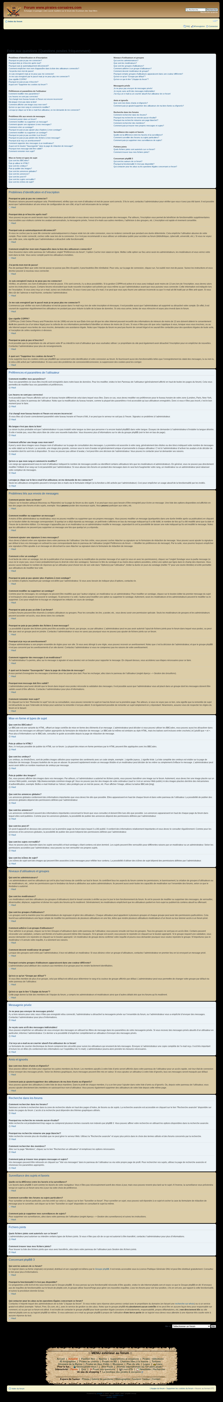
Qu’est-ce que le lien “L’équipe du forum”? (131, 79)
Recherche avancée (209, 12)
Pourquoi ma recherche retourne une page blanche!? (136, 120)
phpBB (99, 1393)
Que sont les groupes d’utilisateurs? (129, 66)
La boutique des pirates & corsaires (121, 1372)
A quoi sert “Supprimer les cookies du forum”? (28, 84)
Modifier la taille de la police (215, 20)
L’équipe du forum (157, 1388)
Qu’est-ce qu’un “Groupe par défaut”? (129, 76)
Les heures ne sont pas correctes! (23, 96)
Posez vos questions (104, 1369)
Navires (103, 1359)
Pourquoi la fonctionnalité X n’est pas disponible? (134, 164)
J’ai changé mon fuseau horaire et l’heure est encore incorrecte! (36, 99)
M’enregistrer (199, 26)
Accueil (61, 1359)
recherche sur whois (184, 1304)
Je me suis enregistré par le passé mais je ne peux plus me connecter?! (39, 76)
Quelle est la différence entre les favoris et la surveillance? (138, 135)
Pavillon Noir (88, 1359)
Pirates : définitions (153, 1359)
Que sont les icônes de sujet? (21, 182)
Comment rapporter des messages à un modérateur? (31, 143)
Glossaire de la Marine (70, 1364)
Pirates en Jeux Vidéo (97, 1364)
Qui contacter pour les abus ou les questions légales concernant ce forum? (145, 167)
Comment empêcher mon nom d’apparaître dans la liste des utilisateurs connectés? (44, 68)
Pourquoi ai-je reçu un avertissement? (25, 141)
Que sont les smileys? (18, 166)
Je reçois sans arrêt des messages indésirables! (134, 91)
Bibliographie (122, 1379)
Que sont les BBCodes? (19, 160)
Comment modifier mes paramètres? (24, 94)
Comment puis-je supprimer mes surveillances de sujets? (138, 140)
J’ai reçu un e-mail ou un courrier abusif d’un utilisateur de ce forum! (142, 94)
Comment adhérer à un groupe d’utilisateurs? (133, 68)
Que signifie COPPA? (18, 79)
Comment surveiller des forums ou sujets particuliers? (136, 137)
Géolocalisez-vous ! (87, 1366)
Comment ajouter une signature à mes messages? (30, 124)
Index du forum (15, 21)
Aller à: (168, 1326)
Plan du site (133, 1364)
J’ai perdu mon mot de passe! (21, 71)
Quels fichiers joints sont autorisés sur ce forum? (134, 149)
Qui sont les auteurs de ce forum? (128, 161)
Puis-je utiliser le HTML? (19, 163)
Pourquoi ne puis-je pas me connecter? (25, 60)
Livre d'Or (127, 1369)
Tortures (156, 1361)
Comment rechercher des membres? (129, 123)
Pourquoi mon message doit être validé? (26, 149)
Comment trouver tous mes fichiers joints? (131, 152)
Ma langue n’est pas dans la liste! (23, 102)
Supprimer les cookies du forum (179, 1388)
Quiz (83, 1369)
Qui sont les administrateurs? (126, 60)
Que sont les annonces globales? (23, 171)
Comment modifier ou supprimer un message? (28, 122)
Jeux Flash (107, 1366)
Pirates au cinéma (89, 1361)
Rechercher (159, 1369)
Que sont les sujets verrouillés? (22, 179)
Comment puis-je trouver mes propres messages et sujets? (139, 126)
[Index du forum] (14, 10)
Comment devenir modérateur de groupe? (131, 71)
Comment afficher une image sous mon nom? (28, 104)
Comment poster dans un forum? (23, 119)
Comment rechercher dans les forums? (130, 115)
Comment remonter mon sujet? (22, 151)
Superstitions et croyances (124, 1359)
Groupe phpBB (102, 1269)
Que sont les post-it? (17, 177)
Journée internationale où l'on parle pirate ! (139, 1366)
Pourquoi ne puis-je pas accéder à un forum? (28, 135)
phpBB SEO (112, 1397)
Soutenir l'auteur (141, 1379)
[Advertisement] (111, 38)
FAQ (188, 26)
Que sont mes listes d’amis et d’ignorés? (131, 103)
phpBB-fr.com (118, 1395)
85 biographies (68, 1361)
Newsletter (145, 1369)
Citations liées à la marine (134, 1361)
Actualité (73, 1359)
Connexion (213, 26)
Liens (159, 1364)
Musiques (118, 1364)
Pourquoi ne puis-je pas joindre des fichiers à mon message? (34, 138)
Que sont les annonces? (19, 174)
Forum (74, 1369)
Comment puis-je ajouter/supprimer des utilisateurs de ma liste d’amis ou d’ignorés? (149, 106)
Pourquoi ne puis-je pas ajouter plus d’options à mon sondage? (35, 130)
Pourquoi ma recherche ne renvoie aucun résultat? (135, 118)
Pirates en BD (109, 1361)
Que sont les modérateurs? (125, 63)
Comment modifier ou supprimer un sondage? (28, 133)
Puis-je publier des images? (20, 168)
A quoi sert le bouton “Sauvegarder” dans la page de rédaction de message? (41, 146)
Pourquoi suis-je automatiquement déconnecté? (29, 66)
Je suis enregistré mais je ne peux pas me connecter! (31, 74)
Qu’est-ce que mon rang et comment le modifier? (29, 107)
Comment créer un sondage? (21, 127)
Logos (146, 1364)
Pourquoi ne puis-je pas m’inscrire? (23, 82)
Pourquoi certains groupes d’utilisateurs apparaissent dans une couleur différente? (148, 74)
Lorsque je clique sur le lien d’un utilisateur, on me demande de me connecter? (44, 110)
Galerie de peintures (102, 1379)
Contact (156, 1379)
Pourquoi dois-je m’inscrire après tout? (25, 63)
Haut (13, 207)
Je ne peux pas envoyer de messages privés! (133, 88)
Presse (85, 1379)
